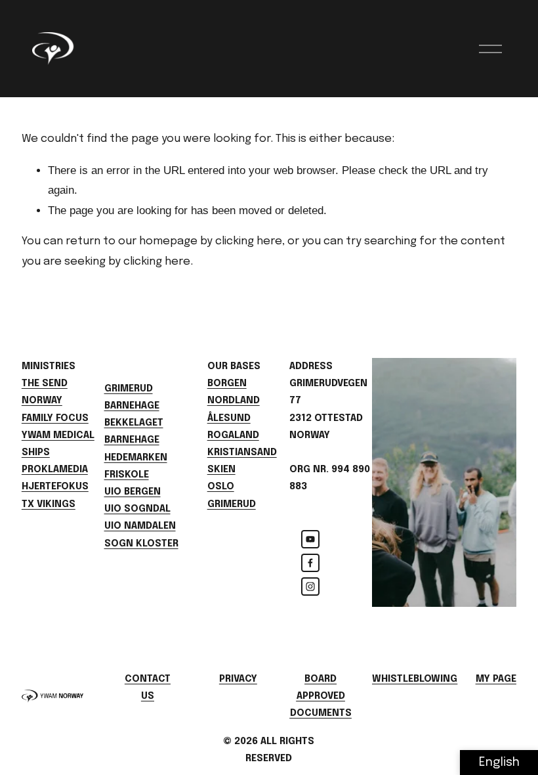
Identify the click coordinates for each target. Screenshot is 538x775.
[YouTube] (310, 539)
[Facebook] (310, 563)
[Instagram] (310, 586)
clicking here (248, 241)
